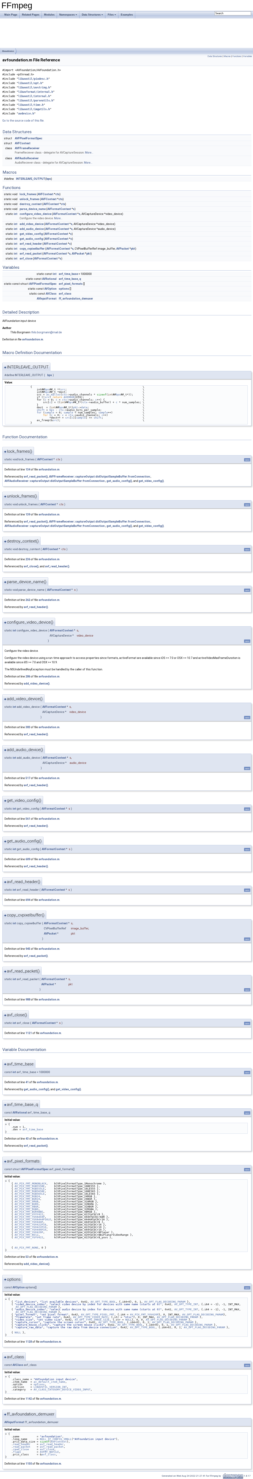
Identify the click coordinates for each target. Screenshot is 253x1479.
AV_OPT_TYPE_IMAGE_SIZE (92, 1319)
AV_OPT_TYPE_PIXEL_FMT (97, 1314)
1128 (28, 1341)
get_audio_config (31, 238)
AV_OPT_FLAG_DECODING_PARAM (164, 1301)
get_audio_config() (119, 480)
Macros (227, 56)
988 (27, 999)
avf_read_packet (31, 253)
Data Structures (91, 14)
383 (27, 727)
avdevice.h (26, 113)
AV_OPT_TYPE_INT (186, 1304)
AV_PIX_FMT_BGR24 (27, 1198)
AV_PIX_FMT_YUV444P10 (30, 1229)
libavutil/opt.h (30, 83)
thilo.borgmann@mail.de (46, 332)
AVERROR (69, 397)
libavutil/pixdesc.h (33, 78)
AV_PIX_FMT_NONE (26, 1247)
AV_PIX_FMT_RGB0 (26, 1209)
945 (27, 948)
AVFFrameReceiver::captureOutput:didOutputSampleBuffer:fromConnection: (100, 476)
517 (27, 778)
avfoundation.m (32, 339)
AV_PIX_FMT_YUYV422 (29, 1237)
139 (27, 514)
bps (48, 178)
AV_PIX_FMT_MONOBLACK (30, 1183)
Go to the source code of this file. (23, 120)
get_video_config (31, 233)
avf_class (65, 293)
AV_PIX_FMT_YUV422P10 (30, 1227)
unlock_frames (29, 199)
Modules (49, 14)
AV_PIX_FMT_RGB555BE (30, 1186)
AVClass (51, 293)
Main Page (10, 14)
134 (27, 469)
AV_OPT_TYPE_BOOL (103, 1301)
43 (27, 1138)
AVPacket (122, 248)
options (64, 288)
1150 (28, 1463)
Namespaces (67, 14)
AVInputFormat (47, 298)
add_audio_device (32, 228)
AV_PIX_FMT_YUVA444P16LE (33, 1219)
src (62, 389)
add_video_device (31, 224)
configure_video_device (35, 213)
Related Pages (30, 14)
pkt (133, 248)
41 (27, 1082)
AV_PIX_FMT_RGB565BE (30, 1191)
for (39, 412)
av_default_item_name (49, 1381)
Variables (247, 56)
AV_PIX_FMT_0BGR (26, 1206)
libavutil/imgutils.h (34, 109)
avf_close (26, 258)
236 (27, 559)
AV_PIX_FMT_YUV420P (29, 1232)
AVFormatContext (59, 209)
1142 (28, 1398)
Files (111, 14)
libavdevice (8, 51)
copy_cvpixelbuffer (32, 248)
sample (49, 412)
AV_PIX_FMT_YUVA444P (30, 1216)
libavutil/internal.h (34, 96)
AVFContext (22, 143)
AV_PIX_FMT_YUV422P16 (30, 1224)
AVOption (50, 288)
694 (27, 899)
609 (27, 859)
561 (27, 818)
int (15, 213)
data (84, 407)
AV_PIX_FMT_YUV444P (29, 1221)
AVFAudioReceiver (27, 158)
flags (17, 1451)
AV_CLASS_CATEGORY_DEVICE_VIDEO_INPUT (62, 1389)
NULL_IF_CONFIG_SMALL (56, 1439)
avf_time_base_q (70, 278)
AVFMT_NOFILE (49, 1451)
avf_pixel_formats (71, 283)
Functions (236, 56)
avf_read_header (31, 243)
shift (41, 409)
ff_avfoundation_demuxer (76, 298)
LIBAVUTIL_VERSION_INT (50, 1386)
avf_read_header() (57, 566)
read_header (21, 1444)
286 (27, 676)
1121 (28, 1033)
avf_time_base (68, 273)
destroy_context (31, 204)
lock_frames (28, 194)
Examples (127, 14)
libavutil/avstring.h (34, 87)
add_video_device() (37, 683)
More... (89, 152)
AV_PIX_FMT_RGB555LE (30, 1188)
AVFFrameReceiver (27, 148)
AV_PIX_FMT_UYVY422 (29, 1214)
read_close (21, 1449)
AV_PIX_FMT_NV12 (26, 1234)
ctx (57, 194)
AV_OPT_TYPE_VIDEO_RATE (90, 1317)
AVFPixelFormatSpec (28, 138)
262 (27, 599)
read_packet (21, 1446)
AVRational (49, 278)
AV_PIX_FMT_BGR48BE (29, 1211)
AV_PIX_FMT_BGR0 (26, 1204)
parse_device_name (33, 209)
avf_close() (31, 566)
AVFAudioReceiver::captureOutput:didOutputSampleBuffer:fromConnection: (55, 480)
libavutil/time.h (30, 104)
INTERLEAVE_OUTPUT (30, 178)
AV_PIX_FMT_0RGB (26, 1201)
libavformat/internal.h (35, 91)
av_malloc (53, 394)
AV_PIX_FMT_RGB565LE (30, 1193)
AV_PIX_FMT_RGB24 (27, 1196)
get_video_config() (151, 480)
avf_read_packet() (36, 476)
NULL (128, 1319)
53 (27, 1256)
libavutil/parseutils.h (35, 100)
